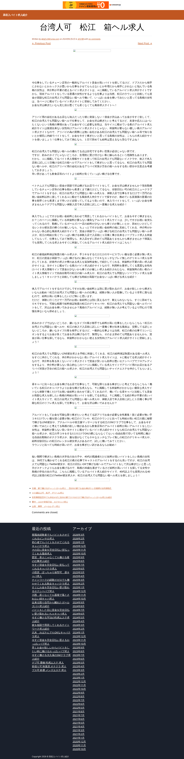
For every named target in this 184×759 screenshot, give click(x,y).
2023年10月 (79, 643)
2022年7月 (78, 700)
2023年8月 (78, 651)
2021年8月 (78, 711)
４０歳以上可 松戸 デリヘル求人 (48, 492)
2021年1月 (78, 737)
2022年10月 (79, 689)
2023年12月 (79, 636)
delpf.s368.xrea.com (50, 39)
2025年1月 (78, 587)
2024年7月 (78, 610)
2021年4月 (78, 726)
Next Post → (145, 43)
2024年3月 (78, 625)
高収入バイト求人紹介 (15, 15)
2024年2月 (78, 628)
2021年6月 (78, 719)
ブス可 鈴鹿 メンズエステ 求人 (49, 670)
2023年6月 (78, 658)
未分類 (81, 39)
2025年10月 (79, 553)
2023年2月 (78, 674)
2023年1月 (78, 677)
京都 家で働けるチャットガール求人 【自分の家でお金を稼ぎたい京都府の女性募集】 (72, 488)
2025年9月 (78, 557)
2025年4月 (78, 576)
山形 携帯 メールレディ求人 (46, 506)
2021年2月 (78, 734)
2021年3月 (78, 730)
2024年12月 (79, 591)
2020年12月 (79, 741)
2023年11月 (79, 640)
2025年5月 (78, 572)
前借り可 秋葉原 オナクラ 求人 (49, 666)
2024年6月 (78, 613)
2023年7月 (78, 655)
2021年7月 (78, 715)
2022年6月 (78, 704)
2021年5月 (78, 722)
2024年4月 (78, 621)
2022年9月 (78, 692)
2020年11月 (79, 745)
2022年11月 (79, 685)
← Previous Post (41, 43)
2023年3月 (78, 670)
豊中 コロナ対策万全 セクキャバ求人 (50, 501)
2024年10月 (79, 598)
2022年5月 (78, 707)
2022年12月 (79, 681)
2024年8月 (78, 606)
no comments (94, 39)
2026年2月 (78, 538)
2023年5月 (78, 662)
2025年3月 (78, 580)
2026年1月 (78, 542)
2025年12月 (79, 546)
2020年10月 (79, 749)
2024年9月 (78, 602)
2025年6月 (78, 568)
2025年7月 (78, 564)
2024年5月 (78, 617)
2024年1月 (78, 632)
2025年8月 (78, 561)
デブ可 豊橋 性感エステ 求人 (48, 662)
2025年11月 (79, 549)
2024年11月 (79, 595)
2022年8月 (78, 696)
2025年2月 (78, 583)
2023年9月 (78, 647)
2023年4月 (78, 666)
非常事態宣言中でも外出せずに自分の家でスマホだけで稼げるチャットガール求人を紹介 (72, 497)
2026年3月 (78, 534)
